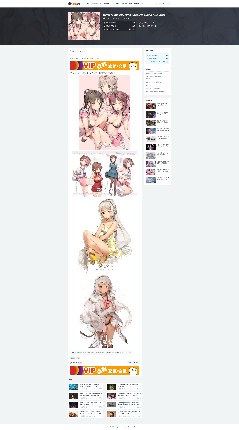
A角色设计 (82, 389)
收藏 (130, 362)
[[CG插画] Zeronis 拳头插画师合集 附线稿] (151, 165)
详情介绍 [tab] (74, 51)
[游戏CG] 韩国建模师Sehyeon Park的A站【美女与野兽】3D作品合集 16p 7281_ (129, 395)
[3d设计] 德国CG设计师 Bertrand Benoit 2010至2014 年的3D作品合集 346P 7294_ (90, 413)
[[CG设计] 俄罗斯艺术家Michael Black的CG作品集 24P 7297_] (73, 387)
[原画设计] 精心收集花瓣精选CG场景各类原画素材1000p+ (162, 122)
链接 (136, 362)
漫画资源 (117, 3)
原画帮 (77, 362)
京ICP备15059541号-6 (130, 427)
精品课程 (137, 3)
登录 (169, 3)
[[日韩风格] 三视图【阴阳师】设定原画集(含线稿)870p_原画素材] (151, 139)
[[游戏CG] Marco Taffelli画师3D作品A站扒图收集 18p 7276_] (73, 408)
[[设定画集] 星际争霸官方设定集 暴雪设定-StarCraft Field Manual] (151, 157)
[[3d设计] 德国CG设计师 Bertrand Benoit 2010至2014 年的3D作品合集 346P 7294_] (73, 415)
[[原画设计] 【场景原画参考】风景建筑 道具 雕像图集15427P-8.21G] (151, 181)
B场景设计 (120, 407)
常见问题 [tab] (84, 51)
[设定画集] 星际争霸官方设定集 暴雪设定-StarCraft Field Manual (162, 155)
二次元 (73, 358)
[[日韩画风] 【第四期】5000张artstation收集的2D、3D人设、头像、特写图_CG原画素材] (151, 133)
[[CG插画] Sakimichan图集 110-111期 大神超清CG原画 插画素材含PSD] (151, 107)
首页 (87, 3)
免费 (130, 3)
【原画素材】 (85, 58)
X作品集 (109, 18)
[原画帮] (104, 18)
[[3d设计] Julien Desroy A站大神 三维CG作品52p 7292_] (111, 416)
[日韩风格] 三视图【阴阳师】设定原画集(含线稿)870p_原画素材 (162, 138)
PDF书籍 (124, 3)
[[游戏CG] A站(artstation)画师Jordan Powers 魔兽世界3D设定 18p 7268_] (111, 404)
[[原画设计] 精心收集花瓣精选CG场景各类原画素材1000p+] (151, 124)
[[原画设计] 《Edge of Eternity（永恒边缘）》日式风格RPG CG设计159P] (151, 116)
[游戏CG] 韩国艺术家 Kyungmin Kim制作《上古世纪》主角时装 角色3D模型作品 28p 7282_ (91, 395)
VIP (143, 3)
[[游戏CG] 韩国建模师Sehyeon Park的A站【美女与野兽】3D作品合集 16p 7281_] (111, 396)
